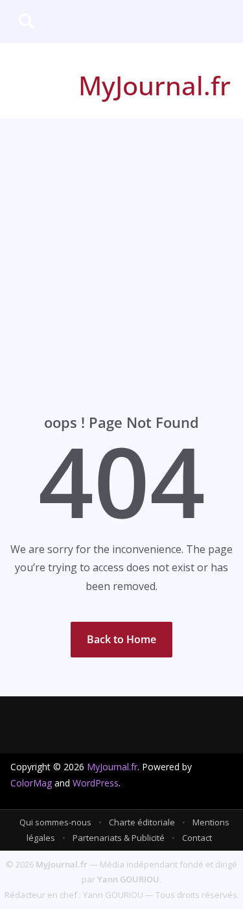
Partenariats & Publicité (119, 838)
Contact (197, 838)
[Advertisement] (121, 246)
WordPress (96, 783)
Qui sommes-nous (55, 822)
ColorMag (31, 783)
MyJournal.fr (154, 85)
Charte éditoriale (142, 822)
